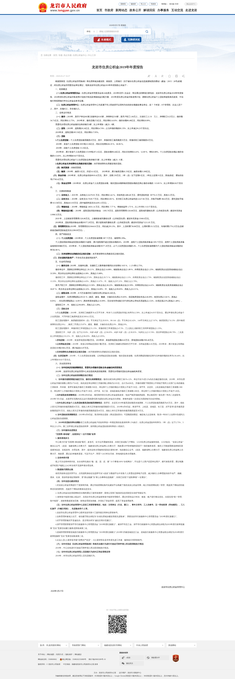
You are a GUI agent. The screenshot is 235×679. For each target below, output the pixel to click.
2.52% (150, 301)
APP (125, 446)
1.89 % (130, 269)
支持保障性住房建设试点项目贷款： (72, 352)
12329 (139, 442)
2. (56, 164)
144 (139, 320)
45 (65, 109)
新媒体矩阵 (123, 653)
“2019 (161, 516)
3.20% (97, 305)
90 (84, 320)
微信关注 (127, 663)
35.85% (124, 297)
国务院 (123, 4)
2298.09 (75, 230)
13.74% (151, 332)
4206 (129, 383)
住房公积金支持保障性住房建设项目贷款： (75, 164)
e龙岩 (128, 658)
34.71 (52, 120)
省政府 (133, 4)
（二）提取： (61, 128)
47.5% (120, 328)
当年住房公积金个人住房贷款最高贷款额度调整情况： (80, 403)
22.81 (150, 344)
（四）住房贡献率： (61, 356)
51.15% (94, 328)
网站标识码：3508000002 (47, 659)
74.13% (172, 320)
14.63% (114, 120)
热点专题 (68, 55)
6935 (81, 144)
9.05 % (124, 266)
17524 (74, 383)
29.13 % (90, 269)
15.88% (99, 273)
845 (86, 117)
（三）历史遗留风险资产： (64, 258)
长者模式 (104, 39)
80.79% (173, 332)
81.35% (123, 128)
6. (56, 540)
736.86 (133, 226)
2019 (107, 85)
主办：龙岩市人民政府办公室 (105, 673)
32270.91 (92, 195)
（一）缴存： (61, 117)
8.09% (147, 120)
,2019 (118, 532)
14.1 (92, 171)
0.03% (52, 301)
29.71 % (107, 277)
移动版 (172, 4)
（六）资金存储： (60, 175)
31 (111, 462)
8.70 (80, 293)
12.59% (137, 313)
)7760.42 (55, 179)
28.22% (109, 285)
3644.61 (93, 226)
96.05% (87, 336)
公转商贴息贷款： (65, 344)
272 (95, 120)
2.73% (148, 277)
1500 (93, 387)
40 (115, 332)
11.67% (99, 281)
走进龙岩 (191, 10)
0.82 (74, 156)
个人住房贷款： (64, 140)
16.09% (100, 289)
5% (142, 379)
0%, (166, 301)
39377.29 (86, 222)
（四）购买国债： (63, 168)
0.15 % (135, 289)
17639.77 (91, 199)
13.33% (53, 281)
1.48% (176, 301)
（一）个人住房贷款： (65, 238)
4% (120, 242)
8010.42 (94, 175)
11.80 (144, 171)
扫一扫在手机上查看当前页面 (117, 610)
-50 (119, 332)
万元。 (156, 344)
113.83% (57, 156)
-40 (95, 332)
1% (86, 242)
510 (115, 117)
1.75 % (130, 207)
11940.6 (142, 218)
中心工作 (92, 55)
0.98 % (57, 250)
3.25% (58, 426)
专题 (60, 55)
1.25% (150, 269)
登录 (176, 4)
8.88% (155, 152)
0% (115, 324)
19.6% (85, 332)
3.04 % (167, 297)
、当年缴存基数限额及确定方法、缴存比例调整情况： (79, 379)
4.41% (151, 285)
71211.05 (147, 222)
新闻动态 (121, 10)
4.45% (86, 281)
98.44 (114, 152)
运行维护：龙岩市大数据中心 (130, 673)
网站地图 (50, 654)
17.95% (95, 132)
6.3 (169, 195)
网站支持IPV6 (190, 4)
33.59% (53, 273)
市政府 (109, 10)
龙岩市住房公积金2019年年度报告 (117, 67)
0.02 (147, 207)
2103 (116, 383)
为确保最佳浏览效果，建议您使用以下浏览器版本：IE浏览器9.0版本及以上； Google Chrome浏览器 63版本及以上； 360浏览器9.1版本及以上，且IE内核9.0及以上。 (117, 676)
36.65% (109, 332)
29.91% (105, 320)
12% (148, 379)
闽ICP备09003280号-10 (97, 659)
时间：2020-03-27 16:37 (60, 76)
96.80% (82, 305)
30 (68, 332)
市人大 (143, 4)
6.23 (139, 128)
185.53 (75, 132)
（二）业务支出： (63, 199)
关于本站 (41, 654)
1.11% (128, 277)
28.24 (83, 128)
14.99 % (78, 301)
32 (77, 109)
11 (80, 171)
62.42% (133, 320)
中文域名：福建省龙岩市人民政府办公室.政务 (80, 664)
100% (120, 462)
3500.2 (63, 348)
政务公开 (135, 10)
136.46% (177, 356)
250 (115, 175)
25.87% (83, 324)
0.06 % (111, 199)
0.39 (121, 238)
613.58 (55, 203)
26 (174, 81)
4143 (123, 340)
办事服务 (163, 10)
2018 (173, 93)
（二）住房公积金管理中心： (68, 105)
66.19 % (111, 144)
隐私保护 (68, 654)
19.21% (67, 336)
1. (56, 140)
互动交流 (177, 10)
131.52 (152, 226)
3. (56, 344)
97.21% (119, 281)
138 (88, 391)
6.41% (136, 152)
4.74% (101, 128)
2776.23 (172, 226)
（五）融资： (61, 171)
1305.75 (156, 242)
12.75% (71, 120)
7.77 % (112, 207)
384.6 (163, 199)
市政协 (153, 4)
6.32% (86, 289)
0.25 (169, 117)
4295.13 (99, 203)
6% (63, 324)
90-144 (113, 320)
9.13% (112, 226)
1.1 (117, 426)
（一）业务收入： (63, 195)
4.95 (153, 313)
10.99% (102, 301)
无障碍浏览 (132, 39)
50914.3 (86, 316)
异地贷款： (62, 340)
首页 (99, 10)
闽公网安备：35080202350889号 (74, 659)
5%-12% (128, 379)
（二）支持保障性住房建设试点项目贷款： (74, 254)
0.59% (130, 285)
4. (56, 352)
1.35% (159, 328)
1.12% (131, 266)
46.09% (149, 297)
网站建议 (78, 654)
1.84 (132, 117)
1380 (180, 387)
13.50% (92, 285)
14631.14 (91, 207)
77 (181, 105)
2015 (169, 81)
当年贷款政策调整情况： (68, 415)
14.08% (109, 269)
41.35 (125, 171)
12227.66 (141, 199)
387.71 (105, 238)
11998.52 (54, 215)
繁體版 (164, 4)
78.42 (94, 313)
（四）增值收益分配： (65, 211)
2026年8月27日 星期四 (117, 25)
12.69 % (144, 152)
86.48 (129, 120)
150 (133, 387)
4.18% (86, 273)
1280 (135, 391)
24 (104, 93)
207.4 (95, 152)
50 (139, 332)
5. (56, 532)
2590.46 (146, 340)
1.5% (131, 422)
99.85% (120, 289)
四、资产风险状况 (63, 234)
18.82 (60, 360)
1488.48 (128, 195)
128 (176, 391)
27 (60, 591)
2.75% (178, 422)
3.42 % (112, 195)
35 (122, 140)
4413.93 (71, 203)
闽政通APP (153, 657)
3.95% (101, 336)
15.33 (81, 148)
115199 (88, 152)
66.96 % (119, 144)
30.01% (133, 332)
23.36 (88, 144)
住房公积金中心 (80, 55)
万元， (105, 344)
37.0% (89, 277)
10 (94, 540)
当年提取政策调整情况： (67, 395)
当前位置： (48, 55)
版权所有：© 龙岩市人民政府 (49, 664)
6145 (100, 117)
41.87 (82, 348)
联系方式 (59, 654)
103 (57, 348)
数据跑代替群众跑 (65, 469)
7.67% (154, 320)
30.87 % (53, 289)
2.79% (134, 281)
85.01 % (84, 297)
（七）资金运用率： (64, 183)
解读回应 (149, 10)
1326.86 (130, 211)
